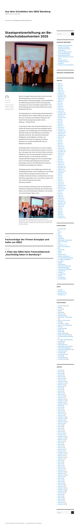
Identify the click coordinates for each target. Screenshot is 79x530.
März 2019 (60, 214)
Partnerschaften (62, 254)
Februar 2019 (61, 216)
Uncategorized (61, 277)
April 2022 (60, 159)
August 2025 (61, 100)
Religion (60, 262)
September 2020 (62, 188)
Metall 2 (12, 108)
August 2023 (61, 137)
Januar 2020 (61, 200)
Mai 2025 (60, 104)
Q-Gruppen (61, 261)
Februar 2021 (61, 182)
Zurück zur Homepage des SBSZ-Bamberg (18, 20)
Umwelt (60, 275)
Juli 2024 (60, 119)
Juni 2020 (60, 193)
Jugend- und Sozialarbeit (64, 246)
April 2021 (60, 179)
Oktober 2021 (61, 169)
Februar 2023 (61, 146)
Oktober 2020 (61, 187)
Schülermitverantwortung (64, 266)
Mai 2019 (60, 211)
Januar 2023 (61, 148)
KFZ (59, 248)
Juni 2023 (60, 140)
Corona (59, 232)
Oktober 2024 (61, 116)
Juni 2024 (60, 121)
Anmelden (60, 290)
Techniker (60, 272)
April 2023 (60, 143)
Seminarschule (61, 270)
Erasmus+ (60, 237)
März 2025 (60, 108)
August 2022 (61, 154)
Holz (59, 243)
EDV (59, 233)
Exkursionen (61, 238)
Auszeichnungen (9, 104)
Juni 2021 (60, 175)
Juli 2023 (60, 138)
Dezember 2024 (62, 113)
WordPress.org (61, 294)
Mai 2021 (60, 177)
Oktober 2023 (61, 133)
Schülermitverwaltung (63, 267)
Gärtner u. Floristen (63, 241)
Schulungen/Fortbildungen (64, 269)
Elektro (7, 106)
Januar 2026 (61, 93)
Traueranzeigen (62, 274)
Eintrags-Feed (61, 291)
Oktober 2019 (61, 205)
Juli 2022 (60, 156)
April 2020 (60, 195)
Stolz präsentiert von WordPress (34, 523)
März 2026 (60, 90)
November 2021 (62, 167)
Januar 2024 (61, 129)
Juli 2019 (60, 208)
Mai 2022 (60, 158)
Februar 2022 (61, 163)
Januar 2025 (61, 111)
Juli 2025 (60, 101)
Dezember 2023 (62, 130)
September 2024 (62, 117)
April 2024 (60, 124)
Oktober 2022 (61, 153)
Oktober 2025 (61, 98)
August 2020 (61, 190)
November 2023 (62, 132)
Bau (59, 230)
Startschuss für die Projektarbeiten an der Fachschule (63, 61)
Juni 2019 (60, 209)
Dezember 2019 (62, 201)
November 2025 (62, 96)
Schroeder (7, 100)
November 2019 (62, 203)
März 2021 (60, 180)
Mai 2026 (60, 87)
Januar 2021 (61, 184)
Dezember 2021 (61, 166)
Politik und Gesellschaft (64, 256)
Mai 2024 (60, 122)
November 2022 (62, 151)
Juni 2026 (60, 85)
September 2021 (62, 171)
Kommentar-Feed (62, 293)
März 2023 (60, 145)
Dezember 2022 (62, 150)
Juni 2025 (60, 103)
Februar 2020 (61, 198)
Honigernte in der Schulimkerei (66, 65)
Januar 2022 (61, 164)
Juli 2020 (60, 192)
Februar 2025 (61, 109)
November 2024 (62, 114)
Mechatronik (61, 249)
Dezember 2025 (62, 95)
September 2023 (62, 135)
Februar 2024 (61, 127)
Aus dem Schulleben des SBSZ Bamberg (27, 11)
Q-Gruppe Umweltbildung (64, 259)
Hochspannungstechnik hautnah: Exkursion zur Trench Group (65, 57)
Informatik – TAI (62, 245)
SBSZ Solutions (61, 264)
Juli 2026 (60, 83)
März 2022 (60, 161)
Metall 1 (60, 251)
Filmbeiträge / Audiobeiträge (65, 240)
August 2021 (61, 172)
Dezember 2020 (62, 185)
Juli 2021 (60, 174)
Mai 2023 (60, 142)
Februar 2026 (61, 92)
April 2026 (60, 88)
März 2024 (60, 125)
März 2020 (60, 196)
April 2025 (60, 106)
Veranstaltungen (9, 109)
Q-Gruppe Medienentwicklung (65, 258)
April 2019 (60, 213)
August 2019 (61, 206)
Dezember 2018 (61, 217)
